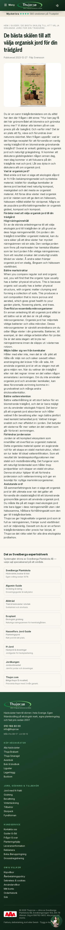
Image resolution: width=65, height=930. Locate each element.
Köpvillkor (9, 872)
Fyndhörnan (10, 815)
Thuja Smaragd (12, 756)
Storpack (8, 811)
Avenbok (8, 760)
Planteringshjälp (12, 841)
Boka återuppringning (15, 854)
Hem (6, 25)
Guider (15, 25)
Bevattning (9, 798)
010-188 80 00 (12, 726)
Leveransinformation (14, 845)
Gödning (8, 794)
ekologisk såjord (49, 175)
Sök (6, 897)
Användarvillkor (12, 884)
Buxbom (8, 776)
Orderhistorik (10, 893)
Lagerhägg (9, 772)
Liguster (8, 768)
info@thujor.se (11, 729)
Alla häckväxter (12, 747)
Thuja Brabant (11, 751)
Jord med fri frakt (13, 790)
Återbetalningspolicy (14, 876)
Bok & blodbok (11, 764)
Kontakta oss (10, 829)
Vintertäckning (11, 803)
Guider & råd (10, 833)
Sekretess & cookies (14, 880)
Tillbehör (8, 807)
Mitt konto (9, 888)
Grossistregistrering (14, 858)
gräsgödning (32, 152)
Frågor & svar (11, 837)
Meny (12, 4)
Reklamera (9, 850)
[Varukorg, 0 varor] (57, 5)
